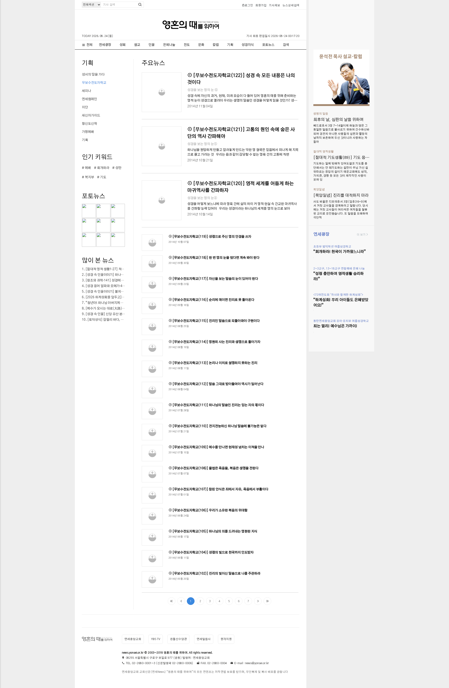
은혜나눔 (169, 45)
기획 (230, 45)
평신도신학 (89, 123)
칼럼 (216, 45)
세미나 (86, 91)
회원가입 (261, 5)
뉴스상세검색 (290, 5)
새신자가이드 (91, 115)
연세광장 (105, 45)
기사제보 (274, 5)
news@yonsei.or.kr (257, 663)
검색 (286, 45)
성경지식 (248, 45)
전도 (187, 45)
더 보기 (361, 234)
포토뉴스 (268, 45)
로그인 (249, 5)
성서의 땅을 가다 (93, 74)
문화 (201, 45)
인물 (151, 45)
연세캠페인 (89, 99)
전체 (89, 45)
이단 (85, 107)
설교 (137, 45)
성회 (122, 45)
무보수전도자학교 (94, 82)
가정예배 (88, 132)
